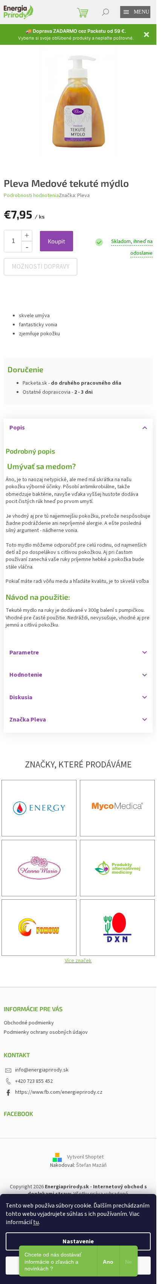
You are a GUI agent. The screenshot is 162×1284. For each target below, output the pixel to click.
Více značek (78, 961)
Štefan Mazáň (91, 1165)
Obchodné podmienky (29, 1023)
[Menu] (126, 12)
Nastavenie (78, 1241)
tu (36, 1222)
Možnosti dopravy (40, 266)
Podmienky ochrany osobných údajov (46, 1032)
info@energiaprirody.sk (42, 1070)
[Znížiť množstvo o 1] (26, 246)
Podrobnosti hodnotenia (31, 195)
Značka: (74, 195)
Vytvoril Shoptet (85, 1157)
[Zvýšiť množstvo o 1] (26, 235)
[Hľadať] (105, 12)
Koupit (56, 241)
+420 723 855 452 (34, 1081)
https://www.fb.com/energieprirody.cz (58, 1092)
